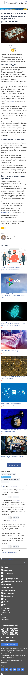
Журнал (6, 567)
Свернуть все (5, 482)
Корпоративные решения (12, 581)
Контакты (4, 622)
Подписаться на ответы (9, 474)
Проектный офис (9, 590)
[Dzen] (14, 669)
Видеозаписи (8, 596)
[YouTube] (18, 669)
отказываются (5, 212)
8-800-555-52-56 (7, 638)
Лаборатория (8, 573)
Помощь (3, 617)
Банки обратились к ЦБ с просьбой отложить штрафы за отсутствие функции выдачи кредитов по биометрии (13, 323)
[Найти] (25, 562)
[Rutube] (22, 669)
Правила (3, 615)
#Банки (6, 232)
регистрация (5, 552)
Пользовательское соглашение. (10, 655)
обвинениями (13, 207)
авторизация (13, 552)
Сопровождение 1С (10, 579)
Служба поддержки (10, 625)
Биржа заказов (9, 599)
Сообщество (5, 610)
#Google (3, 232)
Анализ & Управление (11, 576)
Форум (6, 602)
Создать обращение (9, 644)
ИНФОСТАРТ (5, 225)
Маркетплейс (8, 587)
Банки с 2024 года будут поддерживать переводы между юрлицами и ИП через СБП (12, 295)
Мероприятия (8, 593)
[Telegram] (2, 669)
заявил (12, 101)
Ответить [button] (16, 497)
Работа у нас (5, 619)
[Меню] (2, 2)
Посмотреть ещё (14, 465)
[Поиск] (5, 2)
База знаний (7, 570)
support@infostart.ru (8, 640)
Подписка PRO (5, 612)
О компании (5, 608)
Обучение (7, 584)
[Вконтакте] (6, 669)
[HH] (10, 669)
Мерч (5, 605)
